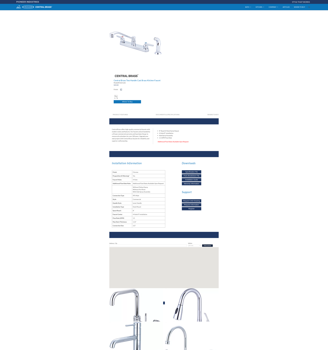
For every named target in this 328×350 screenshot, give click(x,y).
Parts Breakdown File (191, 176)
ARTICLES (286, 7)
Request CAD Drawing (191, 201)
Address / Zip (113, 243)
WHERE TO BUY (299, 7)
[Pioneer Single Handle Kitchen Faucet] (136, 315)
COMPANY (272, 7)
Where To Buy (127, 102)
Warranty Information (191, 184)
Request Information (191, 205)
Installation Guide (191, 180)
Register (191, 209)
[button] (309, 7)
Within (190, 243)
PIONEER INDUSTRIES (27, 2)
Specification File (191, 172)
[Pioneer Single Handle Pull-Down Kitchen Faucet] (192, 315)
